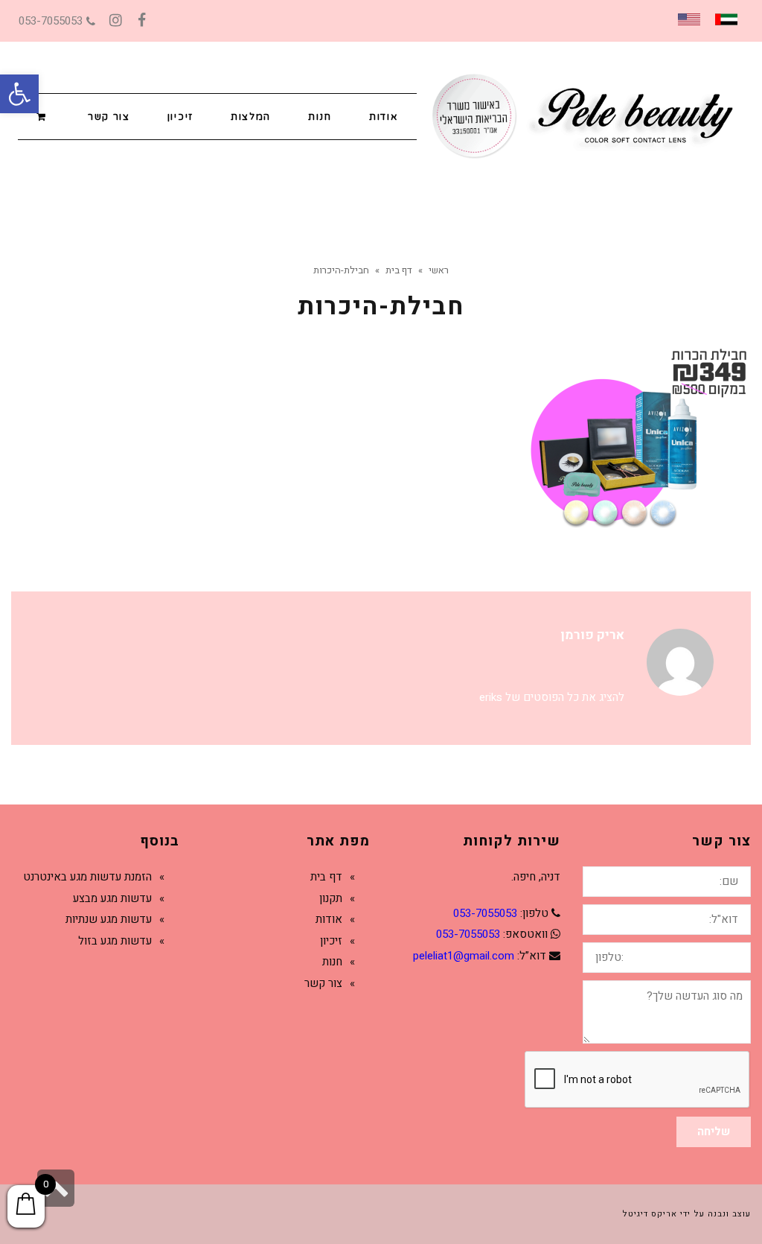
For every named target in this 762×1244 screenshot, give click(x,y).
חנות (332, 961)
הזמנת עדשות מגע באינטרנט (87, 877)
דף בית (326, 877)
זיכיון (331, 941)
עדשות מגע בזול (115, 941)
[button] (19, 93)
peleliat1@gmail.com (463, 956)
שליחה (713, 1131)
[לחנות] (43, 115)
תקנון (330, 898)
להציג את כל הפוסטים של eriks (551, 697)
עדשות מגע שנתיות (108, 919)
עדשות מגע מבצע (112, 898)
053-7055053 (51, 21)
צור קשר (323, 983)
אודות (329, 919)
